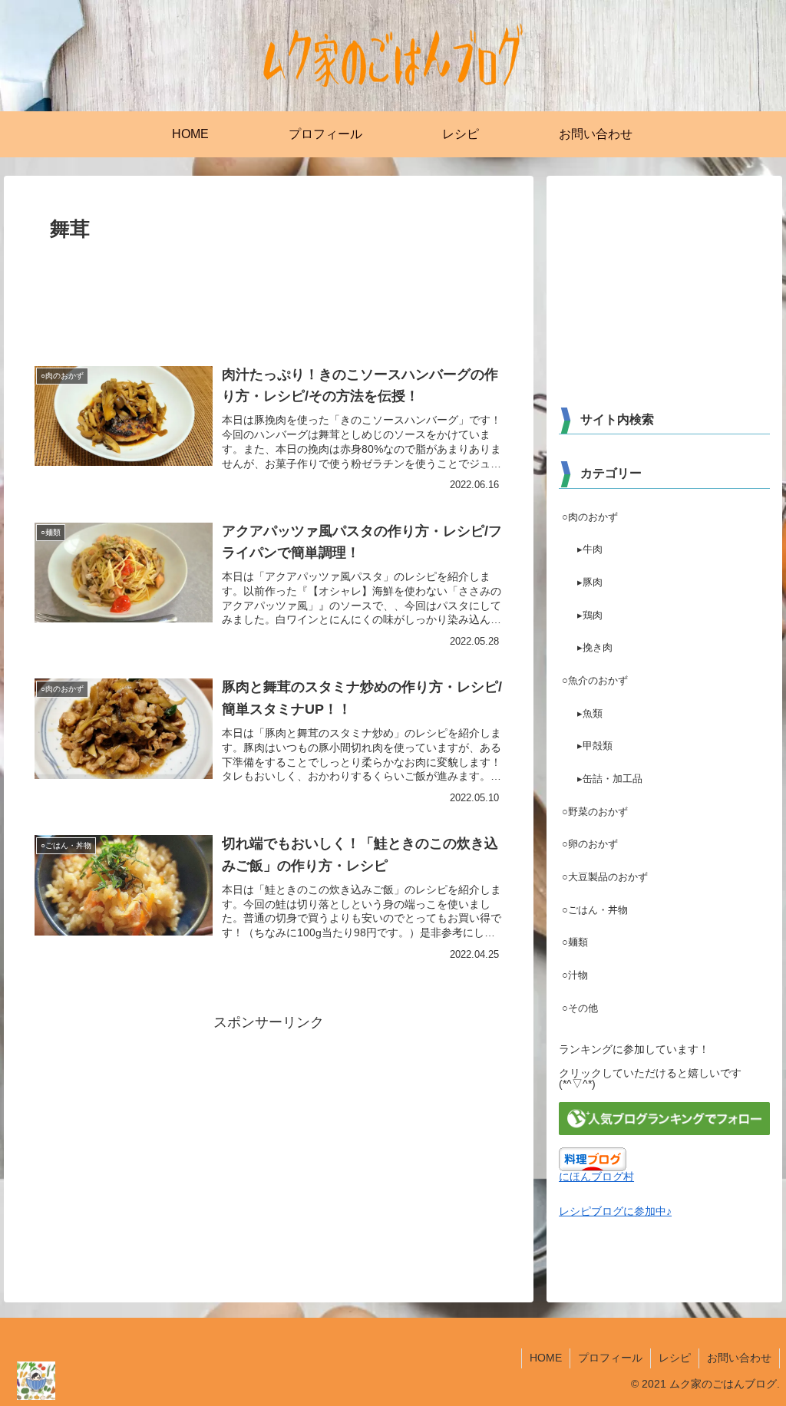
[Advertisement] (268, 293)
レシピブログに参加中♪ (615, 1211)
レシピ (675, 1358)
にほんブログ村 (596, 1176)
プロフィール (610, 1358)
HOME (546, 1358)
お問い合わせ (739, 1358)
